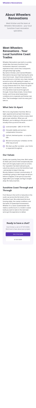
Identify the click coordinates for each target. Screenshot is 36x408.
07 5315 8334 (18, 239)
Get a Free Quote (18, 234)
